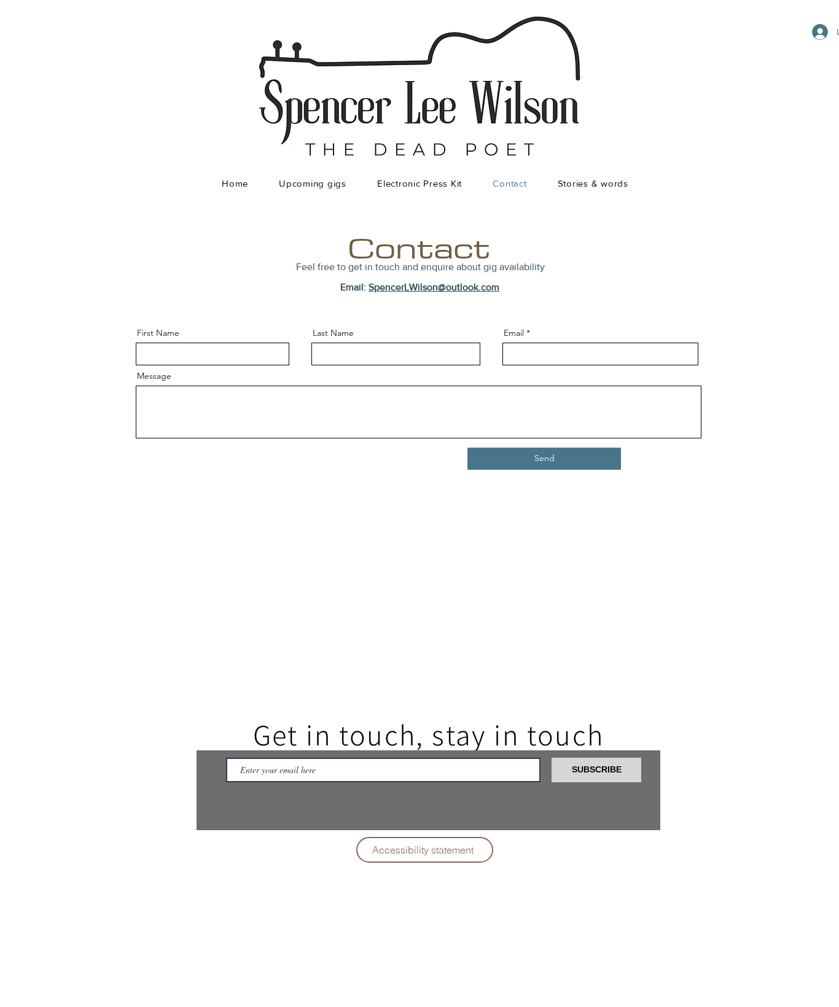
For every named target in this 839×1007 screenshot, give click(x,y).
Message (154, 375)
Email (514, 333)
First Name (158, 333)
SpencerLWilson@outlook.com (434, 287)
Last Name (333, 333)
